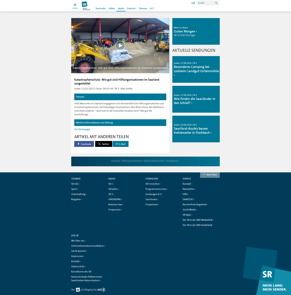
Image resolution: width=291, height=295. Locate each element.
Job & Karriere (78, 251)
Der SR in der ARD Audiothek (197, 225)
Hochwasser (172, 160)
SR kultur (113, 189)
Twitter (105, 144)
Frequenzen (114, 209)
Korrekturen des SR (81, 271)
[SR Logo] (86, 5)
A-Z (152, 8)
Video (112, 8)
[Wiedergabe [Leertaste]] (120, 45)
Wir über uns (78, 240)
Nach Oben (212, 174)
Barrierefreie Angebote (195, 204)
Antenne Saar (115, 204)
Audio (121, 8)
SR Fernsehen (152, 183)
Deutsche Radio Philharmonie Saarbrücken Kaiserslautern (86, 278)
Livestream (151, 199)
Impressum (77, 256)
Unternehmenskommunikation (87, 245)
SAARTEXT (188, 199)
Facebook (85, 144)
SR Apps (187, 214)
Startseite (100, 8)
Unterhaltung (78, 194)
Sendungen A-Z (153, 194)
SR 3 (110, 194)
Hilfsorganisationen (132, 160)
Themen (143, 8)
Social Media (189, 209)
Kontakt (187, 183)
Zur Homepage (82, 129)
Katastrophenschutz (154, 160)
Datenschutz (77, 266)
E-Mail (122, 144)
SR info (75, 183)
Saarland (115, 160)
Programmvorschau (156, 189)
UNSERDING (114, 199)
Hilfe (185, 194)
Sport (74, 189)
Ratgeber (76, 199)
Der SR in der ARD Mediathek (197, 219)
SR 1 (110, 183)
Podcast (131, 8)
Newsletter (188, 189)
